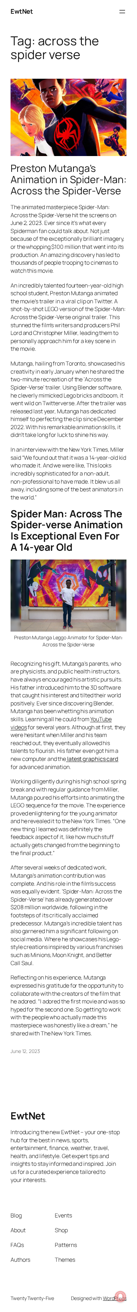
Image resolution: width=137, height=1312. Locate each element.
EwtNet (22, 11)
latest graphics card (92, 759)
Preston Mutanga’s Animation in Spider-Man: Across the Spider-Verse (68, 179)
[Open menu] (122, 11)
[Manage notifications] (120, 1296)
